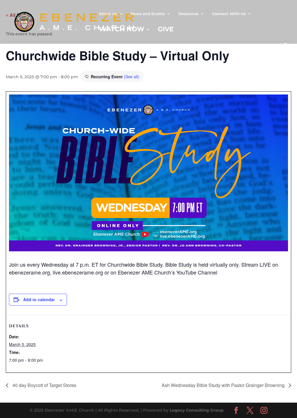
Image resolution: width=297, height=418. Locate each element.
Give (166, 30)
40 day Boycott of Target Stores (43, 385)
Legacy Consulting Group (197, 410)
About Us (108, 14)
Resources (188, 14)
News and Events (148, 14)
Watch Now (121, 30)
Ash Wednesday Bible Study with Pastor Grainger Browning (224, 385)
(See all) (131, 76)
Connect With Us (229, 14)
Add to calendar (39, 299)
